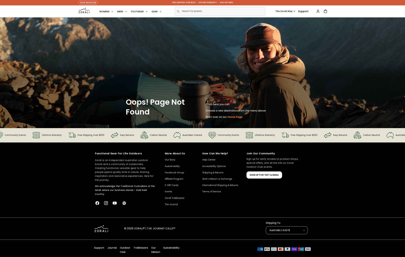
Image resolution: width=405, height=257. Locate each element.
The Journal (171, 204)
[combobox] (220, 11)
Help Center (208, 159)
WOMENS (104, 11)
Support (303, 11)
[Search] (178, 11)
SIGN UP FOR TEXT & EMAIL (264, 174)
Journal (112, 248)
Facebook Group (174, 172)
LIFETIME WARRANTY (208, 2)
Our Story (170, 159)
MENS (120, 11)
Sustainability (172, 166)
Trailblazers (141, 248)
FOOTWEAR (137, 11)
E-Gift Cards (171, 185)
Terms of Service (211, 191)
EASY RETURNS (226, 2)
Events (168, 191)
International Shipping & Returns (220, 185)
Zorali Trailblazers (174, 198)
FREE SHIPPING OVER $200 (184, 2)
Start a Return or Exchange (217, 178)
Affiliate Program (174, 178)
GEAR (155, 11)
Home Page (234, 117)
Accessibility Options (214, 166)
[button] (104, 11)
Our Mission (88, 2)
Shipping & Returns (212, 172)
